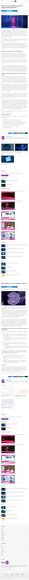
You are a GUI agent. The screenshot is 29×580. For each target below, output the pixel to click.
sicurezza (17, 35)
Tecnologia (2, 550)
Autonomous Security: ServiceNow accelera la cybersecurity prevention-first (14, 256)
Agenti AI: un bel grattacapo (9, 510)
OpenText (2, 310)
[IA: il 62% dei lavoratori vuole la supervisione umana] (3, 264)
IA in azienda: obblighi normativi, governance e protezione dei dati (9, 474)
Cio (1, 545)
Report (2, 553)
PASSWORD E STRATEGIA (9, 184)
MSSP (19, 373)
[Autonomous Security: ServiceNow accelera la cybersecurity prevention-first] (3, 257)
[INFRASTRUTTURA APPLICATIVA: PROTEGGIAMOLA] (3, 181)
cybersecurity (10, 130)
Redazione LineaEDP (8, 136)
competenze (3, 373)
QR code (17, 130)
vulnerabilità (20, 130)
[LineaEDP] (14, 1)
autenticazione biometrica (5, 130)
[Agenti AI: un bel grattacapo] (3, 268)
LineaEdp (2, 532)
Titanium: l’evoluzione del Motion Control (6, 464)
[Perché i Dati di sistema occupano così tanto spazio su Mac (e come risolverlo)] (7, 390)
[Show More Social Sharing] (18, 11)
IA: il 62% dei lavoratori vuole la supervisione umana (11, 506)
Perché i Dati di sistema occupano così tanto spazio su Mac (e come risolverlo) (8, 395)
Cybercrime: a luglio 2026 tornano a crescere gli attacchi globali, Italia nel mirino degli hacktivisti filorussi (7, 152)
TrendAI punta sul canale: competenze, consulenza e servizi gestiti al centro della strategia (11, 444)
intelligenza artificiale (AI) (12, 373)
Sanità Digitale (2, 537)
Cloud (2, 546)
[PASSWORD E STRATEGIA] (3, 185)
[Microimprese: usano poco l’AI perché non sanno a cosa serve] (3, 275)
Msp (16, 373)
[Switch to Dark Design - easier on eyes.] (25, 1)
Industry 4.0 (2, 536)
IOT (1, 556)
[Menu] (2, 1)
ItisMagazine (2, 533)
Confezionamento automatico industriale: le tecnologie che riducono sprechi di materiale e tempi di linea (21, 396)
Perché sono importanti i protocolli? (5, 454)
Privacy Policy (17, 574)
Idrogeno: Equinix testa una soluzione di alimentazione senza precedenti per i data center (7, 407)
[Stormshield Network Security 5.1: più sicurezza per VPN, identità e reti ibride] (21, 147)
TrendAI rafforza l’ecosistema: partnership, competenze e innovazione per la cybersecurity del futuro (13, 434)
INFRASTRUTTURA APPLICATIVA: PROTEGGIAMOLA (12, 180)
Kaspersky (14, 130)
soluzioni (20, 347)
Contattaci (2, 540)
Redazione (22, 574)
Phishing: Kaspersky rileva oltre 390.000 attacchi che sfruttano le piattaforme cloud (7, 164)
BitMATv (2, 529)
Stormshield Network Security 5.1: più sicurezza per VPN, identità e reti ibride (22, 152)
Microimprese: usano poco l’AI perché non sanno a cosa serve (12, 274)
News (2, 549)
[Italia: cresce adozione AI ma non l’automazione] (3, 271)
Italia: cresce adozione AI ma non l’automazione (11, 514)
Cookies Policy (12, 574)
